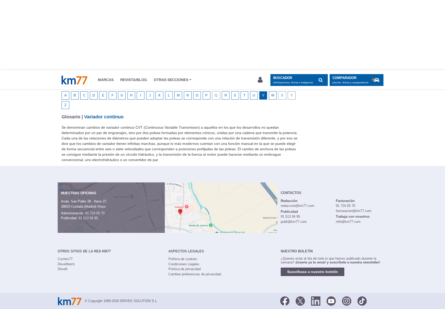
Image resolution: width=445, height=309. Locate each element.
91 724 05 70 (95, 213)
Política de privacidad (184, 269)
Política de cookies (182, 259)
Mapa (101, 206)
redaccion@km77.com (297, 206)
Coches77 (65, 259)
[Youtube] (331, 300)
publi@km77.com (294, 222)
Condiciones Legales (183, 264)
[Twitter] (300, 300)
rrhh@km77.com (348, 222)
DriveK (63, 269)
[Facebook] (284, 300)
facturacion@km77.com (353, 211)
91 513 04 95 (88, 218)
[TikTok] (362, 300)
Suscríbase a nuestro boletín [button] (312, 272)
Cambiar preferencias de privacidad (194, 274)
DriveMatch (66, 264)
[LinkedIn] (315, 300)
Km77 (74, 80)
